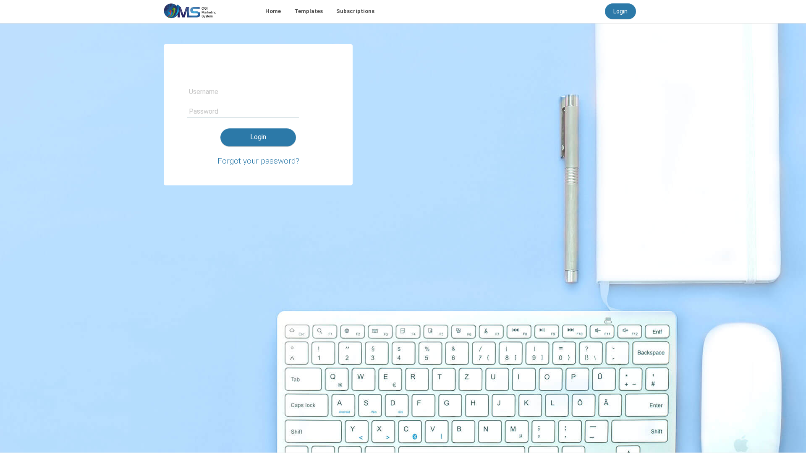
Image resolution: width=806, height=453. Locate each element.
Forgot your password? (258, 161)
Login (620, 11)
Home (273, 11)
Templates (308, 11)
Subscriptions (355, 11)
